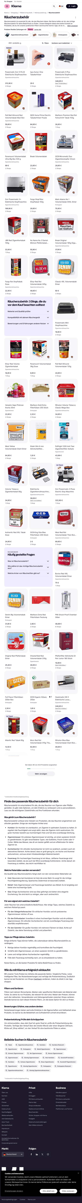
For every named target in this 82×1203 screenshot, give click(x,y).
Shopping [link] (14, 13)
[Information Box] (20, 43)
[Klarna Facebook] (31, 1154)
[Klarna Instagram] (48, 1154)
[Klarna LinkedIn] (36, 1154)
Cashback (38, 979)
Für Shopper (8, 1)
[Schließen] (78, 1173)
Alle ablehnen (48, 1191)
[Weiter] (75, 35)
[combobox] (61, 43)
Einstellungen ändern (14, 1191)
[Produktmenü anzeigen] (75, 17)
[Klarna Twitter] (42, 1154)
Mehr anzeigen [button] (41, 774)
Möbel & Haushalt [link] (26, 13)
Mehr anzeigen (72, 26)
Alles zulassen (68, 1191)
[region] (41, 1183)
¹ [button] (61, 83)
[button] (61, 6)
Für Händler (18, 1)
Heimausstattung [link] (40, 13)
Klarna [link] (6, 13)
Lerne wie (37, 29)
